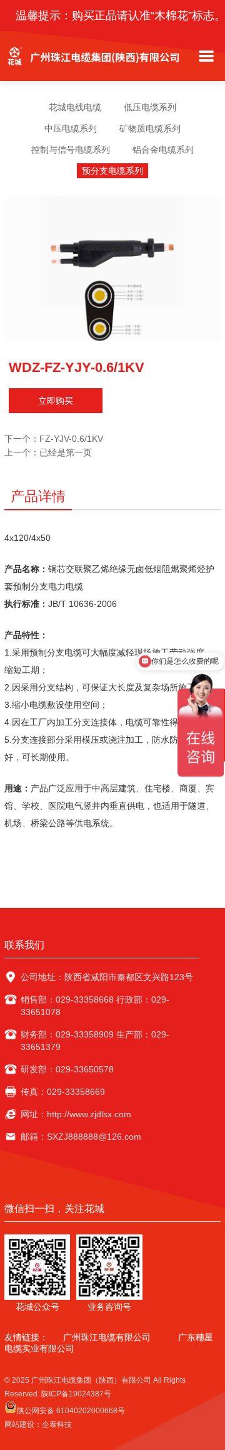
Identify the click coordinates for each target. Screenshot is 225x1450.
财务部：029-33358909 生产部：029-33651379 (95, 1040)
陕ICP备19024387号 (76, 1394)
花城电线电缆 (75, 107)
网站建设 (19, 1424)
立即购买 (55, 401)
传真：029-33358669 (63, 1092)
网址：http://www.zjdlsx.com (76, 1114)
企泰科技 (57, 1424)
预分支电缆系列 (112, 171)
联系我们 (24, 945)
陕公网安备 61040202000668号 (71, 1410)
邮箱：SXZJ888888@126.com (81, 1137)
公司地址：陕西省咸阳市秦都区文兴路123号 (107, 977)
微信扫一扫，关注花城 (54, 1208)
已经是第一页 (65, 452)
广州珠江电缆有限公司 (107, 1337)
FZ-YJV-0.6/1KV (71, 439)
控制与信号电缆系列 (70, 150)
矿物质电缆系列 (150, 128)
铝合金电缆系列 (163, 150)
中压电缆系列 (70, 128)
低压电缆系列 (150, 107)
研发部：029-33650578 (67, 1069)
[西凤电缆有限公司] (95, 69)
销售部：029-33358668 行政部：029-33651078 (95, 1005)
